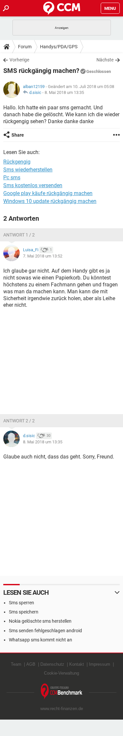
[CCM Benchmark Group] (61, 691)
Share (17, 135)
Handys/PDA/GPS (58, 46)
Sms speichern (23, 611)
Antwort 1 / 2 (19, 234)
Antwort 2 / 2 (19, 420)
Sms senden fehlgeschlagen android (45, 630)
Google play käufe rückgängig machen (47, 193)
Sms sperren (21, 602)
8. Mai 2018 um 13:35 (64, 92)
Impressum (99, 664)
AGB (30, 664)
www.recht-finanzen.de (61, 708)
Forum (24, 46)
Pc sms (11, 177)
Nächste (104, 59)
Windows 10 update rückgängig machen (49, 201)
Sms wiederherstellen (27, 170)
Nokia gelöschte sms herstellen (40, 621)
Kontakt (76, 664)
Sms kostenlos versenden (32, 185)
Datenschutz (52, 664)
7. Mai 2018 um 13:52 (42, 256)
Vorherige (19, 59)
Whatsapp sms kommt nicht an (40, 639)
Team (16, 664)
